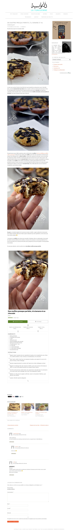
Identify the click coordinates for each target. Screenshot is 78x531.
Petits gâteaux (16, 420)
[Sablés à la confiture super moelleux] (41, 407)
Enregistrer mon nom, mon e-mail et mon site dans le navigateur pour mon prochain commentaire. (27, 518)
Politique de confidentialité (59, 70)
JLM (14, 462)
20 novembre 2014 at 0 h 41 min (19, 434)
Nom (8, 503)
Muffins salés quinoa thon (26, 412)
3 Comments (23, 26)
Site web (9, 512)
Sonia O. (16, 446)
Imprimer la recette (18, 321)
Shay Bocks (35, 529)
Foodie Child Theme (26, 529)
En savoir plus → (55, 54)
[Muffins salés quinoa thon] (27, 407)
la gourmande (16, 433)
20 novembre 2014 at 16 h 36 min (20, 463)
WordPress (61, 529)
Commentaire (10, 492)
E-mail (8, 508)
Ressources (56, 66)
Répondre (12, 441)
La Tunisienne (39, 6)
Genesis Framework (48, 529)
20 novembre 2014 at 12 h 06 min (22, 447)
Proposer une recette (58, 64)
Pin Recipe (39, 321)
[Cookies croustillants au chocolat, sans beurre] (13, 407)
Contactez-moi (57, 68)
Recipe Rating (10, 487)
